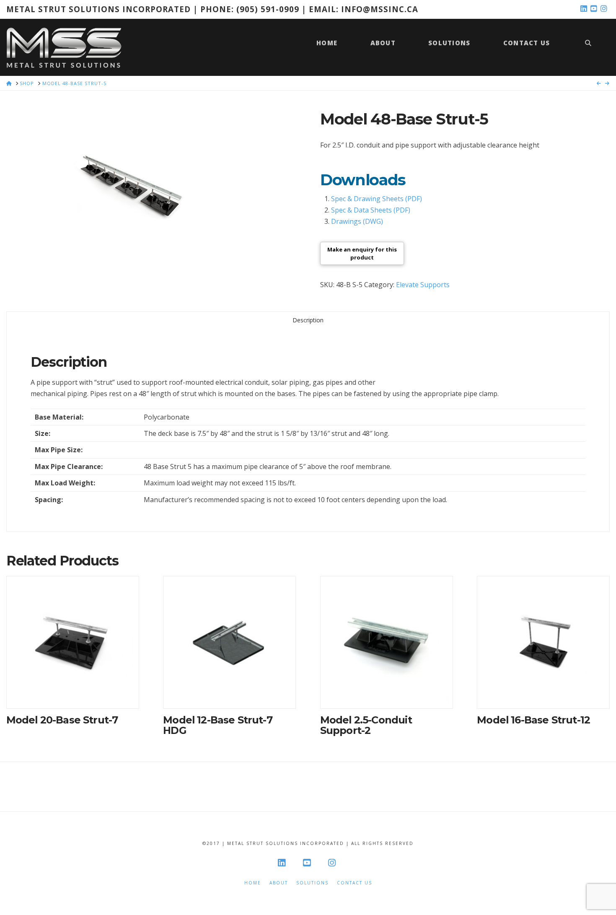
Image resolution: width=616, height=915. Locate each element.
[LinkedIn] (585, 9)
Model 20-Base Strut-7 (62, 720)
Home (252, 883)
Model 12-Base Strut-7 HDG (217, 725)
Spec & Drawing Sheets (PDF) (376, 198)
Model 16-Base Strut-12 (533, 720)
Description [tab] (308, 320)
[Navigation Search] (588, 47)
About (278, 883)
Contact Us (354, 883)
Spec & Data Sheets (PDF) (370, 210)
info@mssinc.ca (379, 9)
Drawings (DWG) (357, 221)
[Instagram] (605, 9)
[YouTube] (595, 9)
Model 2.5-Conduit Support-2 (366, 725)
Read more (72, 693)
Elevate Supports (423, 284)
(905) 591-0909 (267, 9)
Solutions (312, 883)
